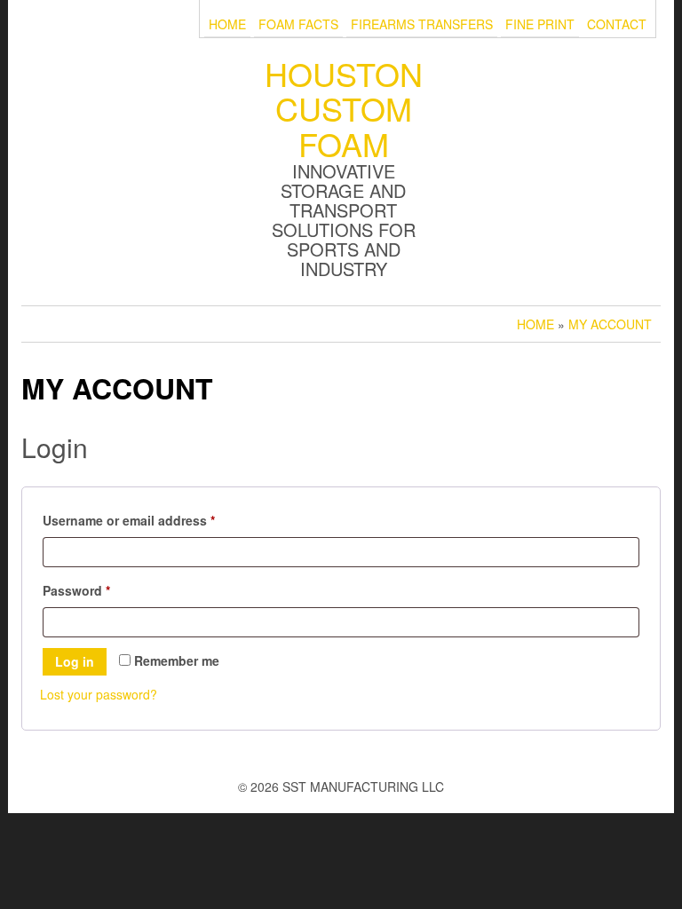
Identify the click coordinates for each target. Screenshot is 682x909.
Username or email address (156, 519)
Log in (74, 661)
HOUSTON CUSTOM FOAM (344, 108)
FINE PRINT (540, 24)
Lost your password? (98, 694)
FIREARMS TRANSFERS (422, 24)
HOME (227, 24)
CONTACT (616, 24)
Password (103, 590)
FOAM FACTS (298, 24)
